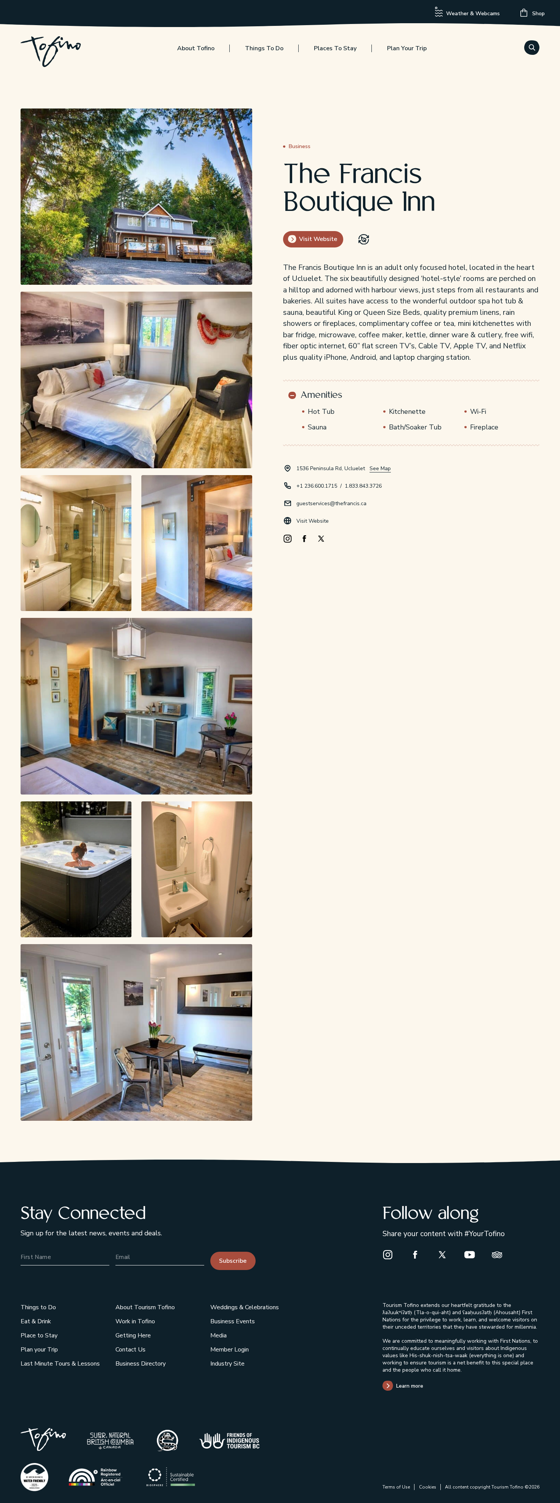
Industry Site (227, 1363)
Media (218, 1335)
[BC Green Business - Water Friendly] (35, 1477)
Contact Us (130, 1349)
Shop (538, 13)
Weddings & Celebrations (244, 1307)
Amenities (321, 395)
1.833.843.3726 (363, 486)
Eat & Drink (36, 1321)
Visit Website (312, 521)
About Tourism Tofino (145, 1307)
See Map (380, 468)
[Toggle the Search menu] (531, 47)
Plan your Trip (407, 48)
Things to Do (264, 48)
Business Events (232, 1321)
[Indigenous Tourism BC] (229, 1441)
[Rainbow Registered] (95, 1477)
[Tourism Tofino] (43, 1448)
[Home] (51, 53)
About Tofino (195, 48)
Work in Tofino (135, 1321)
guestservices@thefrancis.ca (331, 503)
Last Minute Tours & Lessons (60, 1363)
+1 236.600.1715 (316, 486)
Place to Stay (39, 1335)
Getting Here (133, 1335)
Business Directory (140, 1363)
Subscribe (232, 1261)
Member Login (229, 1349)
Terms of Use (396, 1487)
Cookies (427, 1487)
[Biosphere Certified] (171, 1477)
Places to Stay (335, 48)
